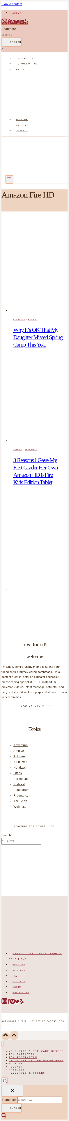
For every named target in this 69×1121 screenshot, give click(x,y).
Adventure (19, 319)
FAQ (15, 976)
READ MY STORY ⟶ (34, 705)
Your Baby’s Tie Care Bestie (36, 1051)
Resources (21, 992)
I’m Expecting (26, 58)
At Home (19, 756)
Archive (17, 450)
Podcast (22, 131)
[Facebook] (8, 23)
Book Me (22, 120)
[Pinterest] (12, 23)
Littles (17, 773)
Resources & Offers (27, 1073)
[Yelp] (26, 23)
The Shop (20, 801)
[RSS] (22, 23)
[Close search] (12, 1091)
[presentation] (38, 265)
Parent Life (21, 778)
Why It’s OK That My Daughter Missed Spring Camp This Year (38, 337)
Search (6, 835)
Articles (22, 125)
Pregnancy (21, 795)
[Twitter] (17, 23)
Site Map (19, 970)
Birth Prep (20, 761)
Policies (19, 965)
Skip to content (11, 4)
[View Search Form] (4, 1080)
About (17, 13)
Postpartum (21, 789)
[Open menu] (9, 179)
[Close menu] (2, 1044)
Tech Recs (31, 450)
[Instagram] (4, 23)
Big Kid (32, 319)
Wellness (19, 806)
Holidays (19, 767)
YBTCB (20, 69)
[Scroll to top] (5, 1036)
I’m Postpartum (27, 64)
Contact (19, 981)
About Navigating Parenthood (36, 1060)
